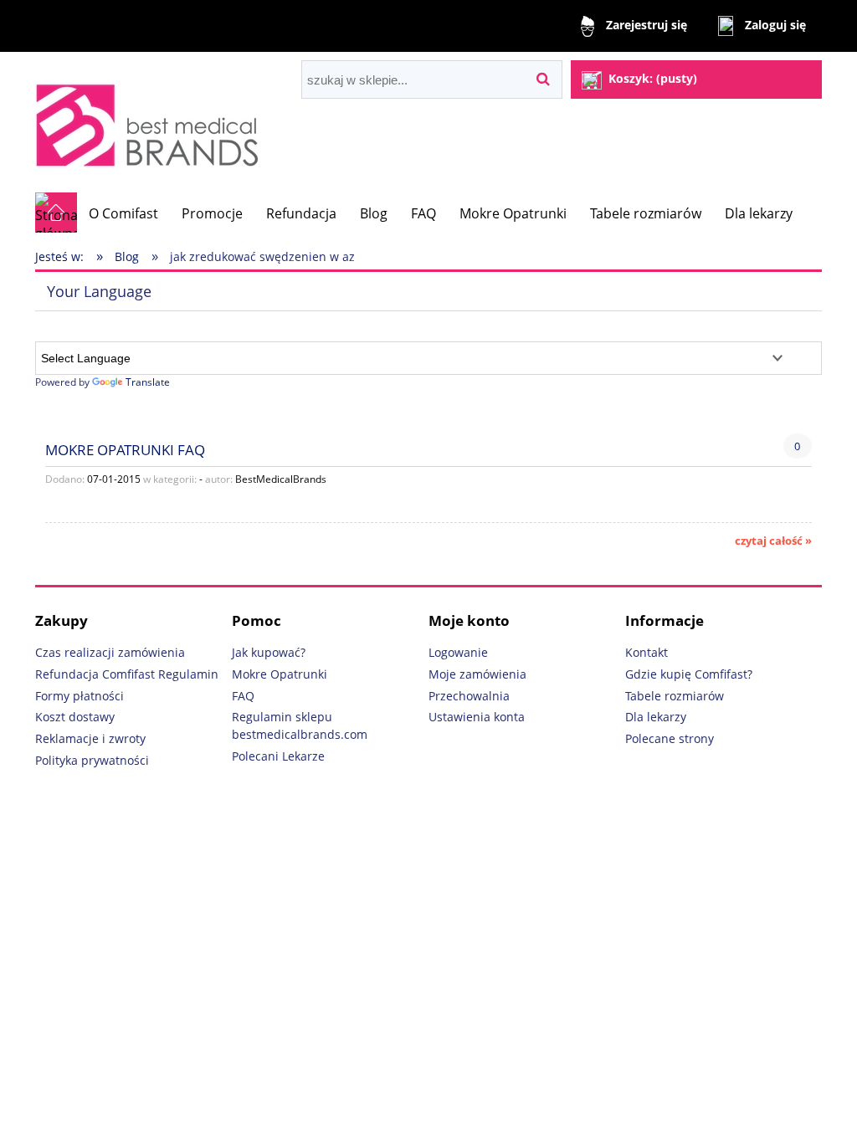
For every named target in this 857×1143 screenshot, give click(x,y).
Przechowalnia (469, 696)
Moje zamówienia (477, 674)
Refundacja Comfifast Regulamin (126, 674)
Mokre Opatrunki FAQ (125, 449)
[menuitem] (123, 213)
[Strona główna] (151, 122)
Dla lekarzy (655, 717)
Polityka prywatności (92, 760)
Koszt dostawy (75, 717)
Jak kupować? (268, 652)
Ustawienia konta (476, 717)
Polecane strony (669, 738)
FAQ (243, 696)
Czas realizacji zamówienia (110, 652)
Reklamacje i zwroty (90, 738)
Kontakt (646, 652)
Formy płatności (79, 696)
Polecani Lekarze (278, 756)
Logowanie (458, 652)
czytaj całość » (773, 540)
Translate (148, 382)
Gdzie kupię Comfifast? (688, 674)
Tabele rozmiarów (674, 696)
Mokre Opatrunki (279, 674)
